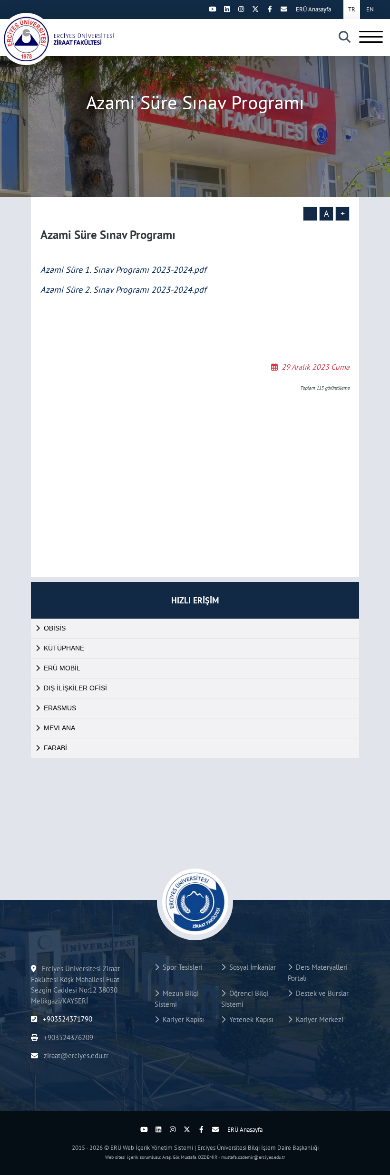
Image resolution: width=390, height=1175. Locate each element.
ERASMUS (60, 708)
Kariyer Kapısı (181, 1019)
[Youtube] (212, 9)
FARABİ (55, 748)
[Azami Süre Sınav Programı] (66, 39)
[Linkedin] (227, 9)
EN (370, 9)
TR (351, 9)
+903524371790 (66, 1018)
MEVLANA (59, 728)
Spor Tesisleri (181, 967)
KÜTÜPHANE (64, 648)
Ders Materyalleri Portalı (318, 973)
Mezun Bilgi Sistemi (177, 999)
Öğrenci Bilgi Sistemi (245, 999)
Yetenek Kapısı (249, 1019)
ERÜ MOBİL (62, 668)
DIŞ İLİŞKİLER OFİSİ (75, 688)
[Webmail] (284, 9)
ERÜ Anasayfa (313, 9)
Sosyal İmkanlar (250, 967)
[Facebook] (269, 9)
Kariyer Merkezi (317, 1019)
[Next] (198, 9)
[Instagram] (241, 9)
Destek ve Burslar (320, 993)
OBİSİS (55, 628)
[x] (255, 9)
